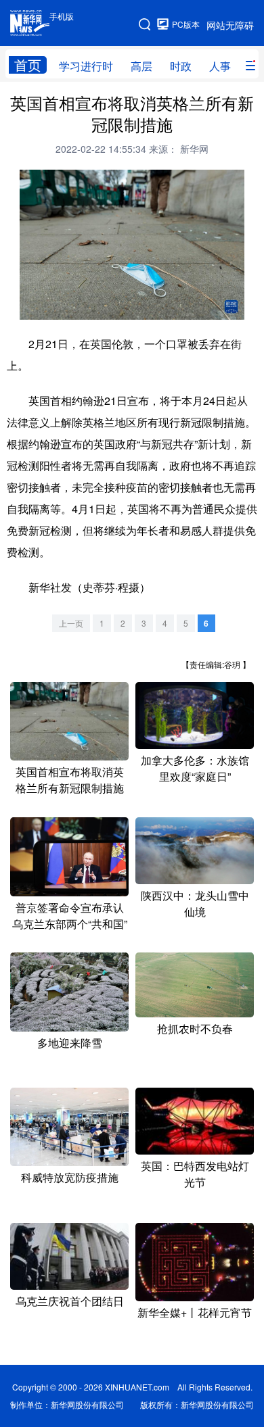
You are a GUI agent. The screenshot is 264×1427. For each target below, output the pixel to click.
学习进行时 (86, 66)
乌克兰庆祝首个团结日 (70, 1301)
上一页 (71, 623)
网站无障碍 (230, 25)
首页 (27, 65)
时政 (181, 66)
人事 (220, 66)
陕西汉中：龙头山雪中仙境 (195, 903)
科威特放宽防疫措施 (69, 1177)
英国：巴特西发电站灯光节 (195, 1174)
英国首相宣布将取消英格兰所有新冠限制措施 (70, 780)
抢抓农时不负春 (195, 1028)
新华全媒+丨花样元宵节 (194, 1312)
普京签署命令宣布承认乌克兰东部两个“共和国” (69, 916)
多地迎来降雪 (69, 1042)
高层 (141, 66)
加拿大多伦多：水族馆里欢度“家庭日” (195, 768)
